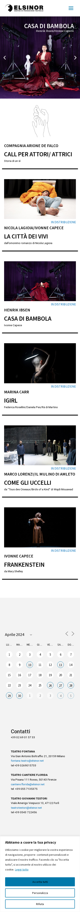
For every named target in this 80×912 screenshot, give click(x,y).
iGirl (10, 400)
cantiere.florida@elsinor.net (28, 784)
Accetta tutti (40, 882)
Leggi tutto (22, 869)
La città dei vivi (26, 236)
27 (60, 685)
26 (50, 685)
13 (60, 665)
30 (19, 696)
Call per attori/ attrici (38, 154)
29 (9, 696)
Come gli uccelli (27, 482)
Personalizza (40, 893)
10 (29, 665)
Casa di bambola (27, 318)
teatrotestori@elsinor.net (26, 807)
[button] (34, 95)
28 (70, 685)
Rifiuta (40, 904)
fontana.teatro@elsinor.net (27, 760)
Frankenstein (24, 564)
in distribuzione (63, 222)
